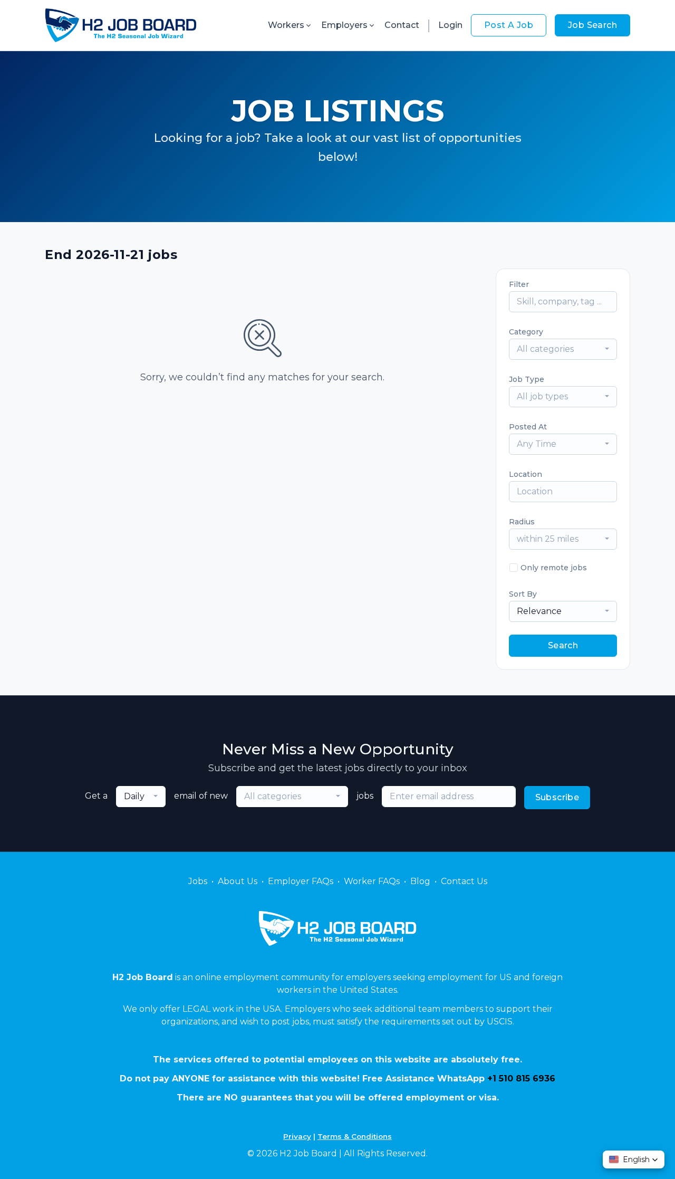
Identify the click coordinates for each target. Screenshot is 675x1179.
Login (450, 25)
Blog (420, 881)
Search (563, 645)
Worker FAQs (372, 881)
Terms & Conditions (354, 1136)
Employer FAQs (300, 881)
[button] (633, 1159)
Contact (401, 25)
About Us (237, 881)
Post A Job (508, 25)
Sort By (523, 594)
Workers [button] (286, 25)
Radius (522, 521)
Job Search (592, 25)
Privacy (297, 1136)
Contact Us (464, 881)
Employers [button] (344, 25)
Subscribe (557, 797)
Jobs (197, 881)
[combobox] (563, 349)
